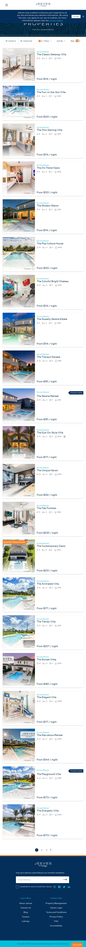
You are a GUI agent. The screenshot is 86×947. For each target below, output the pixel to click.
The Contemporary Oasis (51, 546)
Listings (25, 921)
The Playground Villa (49, 774)
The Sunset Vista (46, 659)
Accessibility (56, 925)
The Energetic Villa (48, 810)
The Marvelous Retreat (50, 735)
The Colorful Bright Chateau (53, 281)
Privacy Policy (56, 917)
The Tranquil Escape (48, 357)
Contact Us (25, 908)
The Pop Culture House (50, 243)
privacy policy (56, 20)
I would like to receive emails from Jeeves (36, 887)
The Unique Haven (47, 470)
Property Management (56, 903)
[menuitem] (25, 912)
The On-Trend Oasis (48, 167)
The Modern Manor (48, 205)
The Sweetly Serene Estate (52, 319)
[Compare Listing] (33, 79)
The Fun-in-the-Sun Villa (51, 92)
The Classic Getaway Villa (51, 54)
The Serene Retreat (48, 396)
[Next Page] (50, 850)
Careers (25, 917)
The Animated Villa (48, 583)
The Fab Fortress (46, 508)
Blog (26, 912)
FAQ (56, 921)
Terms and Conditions (56, 912)
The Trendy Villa (46, 621)
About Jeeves (25, 903)
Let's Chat (77, 945)
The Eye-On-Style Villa (50, 432)
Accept (76, 16)
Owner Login (56, 908)
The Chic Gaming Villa (49, 130)
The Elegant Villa (46, 697)
